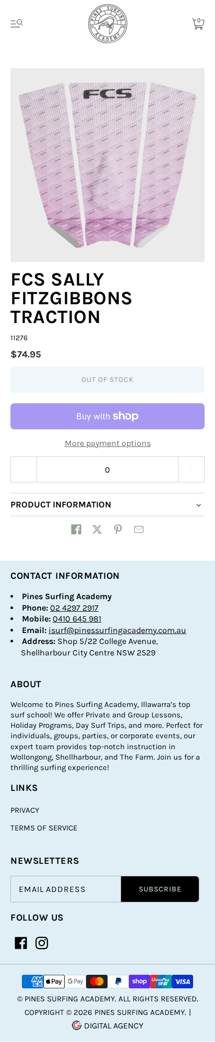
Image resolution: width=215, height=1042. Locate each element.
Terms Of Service (43, 828)
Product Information (60, 504)
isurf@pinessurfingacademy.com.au (117, 630)
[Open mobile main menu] (16, 24)
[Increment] (191, 469)
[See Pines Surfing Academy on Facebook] (21, 943)
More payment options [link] (108, 443)
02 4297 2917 (74, 608)
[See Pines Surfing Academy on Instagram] (41, 943)
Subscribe (160, 889)
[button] (76, 529)
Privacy (24, 810)
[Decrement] (23, 469)
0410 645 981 (77, 619)
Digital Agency (113, 1026)
